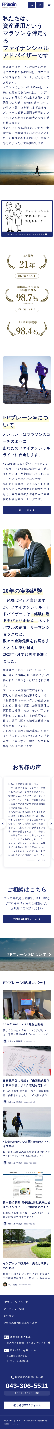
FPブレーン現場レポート (20, 1361)
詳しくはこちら (25, 276)
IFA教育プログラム (17, 1356)
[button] (3, 824)
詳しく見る (25, 510)
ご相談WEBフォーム (25, 919)
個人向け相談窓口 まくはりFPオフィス (27, 1342)
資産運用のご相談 (17, 1337)
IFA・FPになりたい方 (20, 1350)
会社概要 (9, 1316)
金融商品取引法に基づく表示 (21, 1323)
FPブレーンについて (16, 1302)
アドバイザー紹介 (14, 1309)
